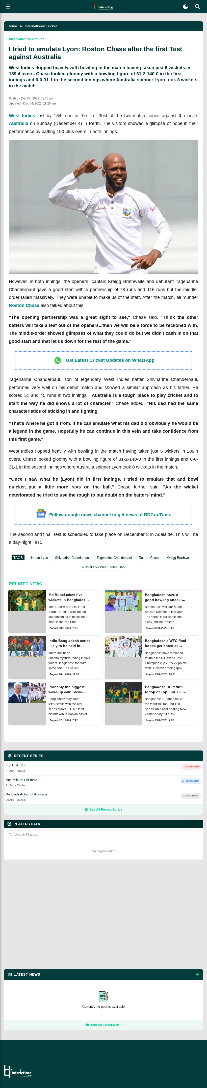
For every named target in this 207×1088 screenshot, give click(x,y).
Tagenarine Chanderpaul (114, 558)
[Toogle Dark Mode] (185, 6)
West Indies (22, 115)
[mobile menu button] (8, 6)
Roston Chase (24, 305)
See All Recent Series (106, 809)
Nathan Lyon (39, 558)
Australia (18, 123)
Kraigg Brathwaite (179, 558)
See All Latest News (106, 1025)
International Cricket (41, 26)
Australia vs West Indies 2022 (103, 567)
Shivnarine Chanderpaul (72, 558)
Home (12, 26)
